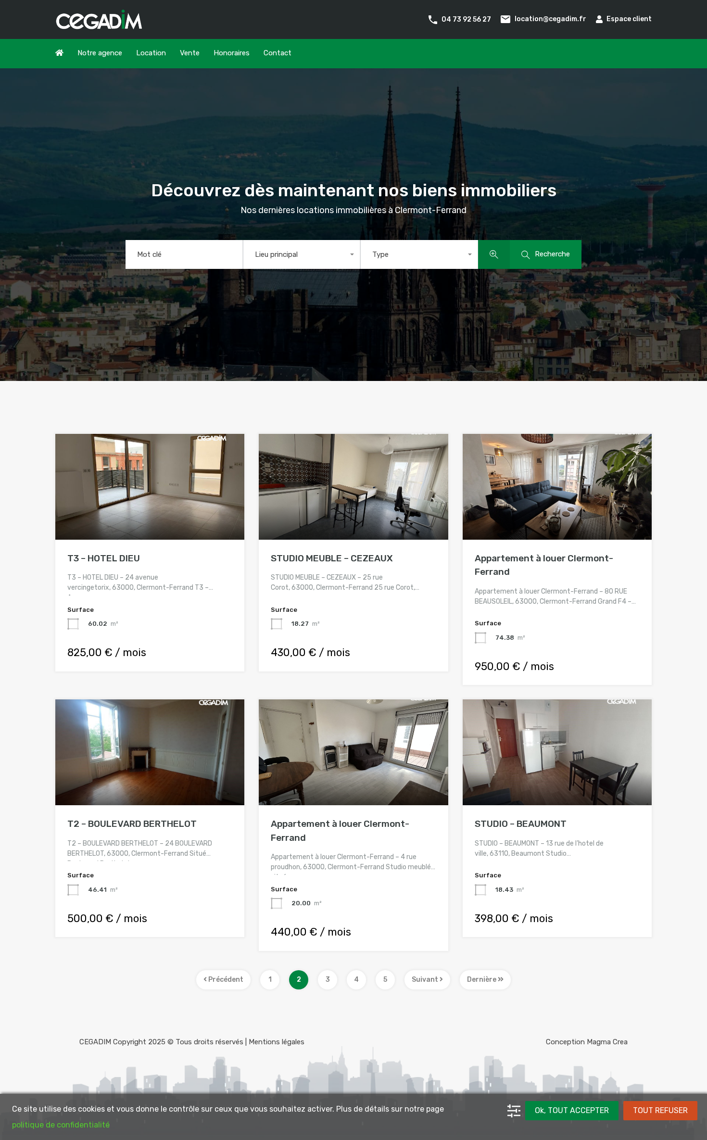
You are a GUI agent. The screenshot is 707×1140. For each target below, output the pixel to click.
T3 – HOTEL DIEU (103, 558)
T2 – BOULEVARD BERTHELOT (132, 823)
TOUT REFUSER (660, 1110)
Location (151, 53)
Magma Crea (607, 1042)
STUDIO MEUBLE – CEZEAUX (332, 558)
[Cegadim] (98, 25)
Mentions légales (276, 1042)
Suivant (426, 979)
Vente (190, 53)
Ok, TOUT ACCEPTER (572, 1110)
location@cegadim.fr (550, 19)
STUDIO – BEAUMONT (521, 823)
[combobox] (301, 254)
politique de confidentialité (61, 1124)
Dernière (482, 979)
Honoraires (232, 53)
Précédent (225, 979)
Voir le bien (150, 518)
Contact (277, 53)
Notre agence (99, 53)
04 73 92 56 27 (466, 19)
